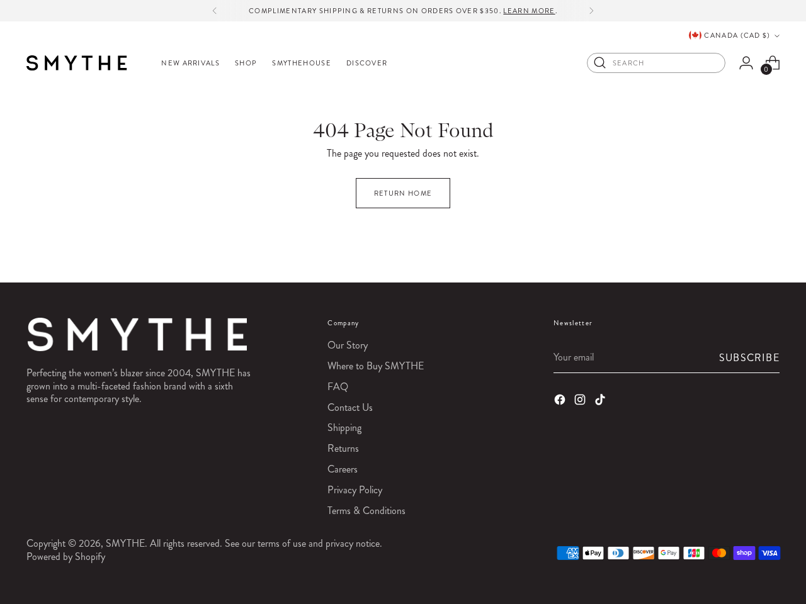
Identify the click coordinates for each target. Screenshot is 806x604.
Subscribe (749, 357)
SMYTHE (125, 543)
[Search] (600, 62)
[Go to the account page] (746, 63)
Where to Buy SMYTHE (375, 366)
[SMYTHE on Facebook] (561, 401)
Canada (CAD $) (737, 35)
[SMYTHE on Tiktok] (601, 401)
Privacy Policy (354, 490)
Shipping (344, 427)
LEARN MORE (529, 11)
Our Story (347, 345)
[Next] (591, 10)
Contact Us (350, 407)
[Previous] (215, 10)
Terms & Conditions (366, 510)
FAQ (337, 386)
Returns (343, 448)
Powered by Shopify (65, 556)
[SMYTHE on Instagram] (581, 401)
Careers (342, 469)
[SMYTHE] (76, 62)
